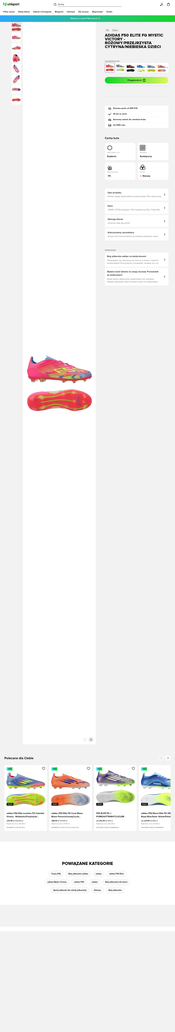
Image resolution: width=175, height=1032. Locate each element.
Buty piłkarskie (115, 890)
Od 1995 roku (119, 125)
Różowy (97, 890)
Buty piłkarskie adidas (78, 874)
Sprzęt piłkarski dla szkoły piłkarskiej (69, 890)
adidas (99, 874)
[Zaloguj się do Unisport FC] (162, 4)
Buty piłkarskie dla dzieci (116, 882)
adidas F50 (79, 882)
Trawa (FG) (56, 874)
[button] (16, 37)
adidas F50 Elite (116, 874)
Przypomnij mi (135, 80)
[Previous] (161, 758)
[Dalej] (91, 739)
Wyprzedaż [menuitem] (97, 12)
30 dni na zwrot (120, 114)
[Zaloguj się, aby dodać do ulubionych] (43, 768)
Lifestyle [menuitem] (71, 12)
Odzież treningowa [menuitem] (42, 12)
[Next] (168, 758)
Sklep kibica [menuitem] (24, 12)
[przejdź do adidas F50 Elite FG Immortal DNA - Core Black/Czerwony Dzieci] (130, 68)
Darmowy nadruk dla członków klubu (129, 120)
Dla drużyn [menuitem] (83, 12)
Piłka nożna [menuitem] (9, 12)
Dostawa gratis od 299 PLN (125, 108)
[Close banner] (171, 18)
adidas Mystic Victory (56, 882)
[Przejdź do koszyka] (168, 4)
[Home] (11, 4)
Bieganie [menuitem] (59, 12)
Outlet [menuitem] (109, 12)
